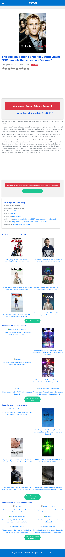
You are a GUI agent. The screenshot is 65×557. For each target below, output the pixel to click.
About (33, 553)
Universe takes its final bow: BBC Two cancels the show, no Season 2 (35, 219)
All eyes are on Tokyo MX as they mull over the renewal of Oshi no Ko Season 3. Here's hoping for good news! (48, 352)
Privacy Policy (40, 553)
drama (15, 224)
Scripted (13, 213)
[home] (32, 3)
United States (16, 216)
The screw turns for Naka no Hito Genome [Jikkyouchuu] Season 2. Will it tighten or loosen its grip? (48, 382)
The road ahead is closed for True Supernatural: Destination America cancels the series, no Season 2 (48, 489)
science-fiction (27, 224)
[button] (3, 3)
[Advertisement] (32, 85)
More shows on (32, 321)
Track (32, 191)
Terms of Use (49, 553)
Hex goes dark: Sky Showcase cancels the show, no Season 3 (29, 221)
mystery (19, 224)
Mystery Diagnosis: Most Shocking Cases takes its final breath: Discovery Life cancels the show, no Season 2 (48, 432)
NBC (14, 211)
